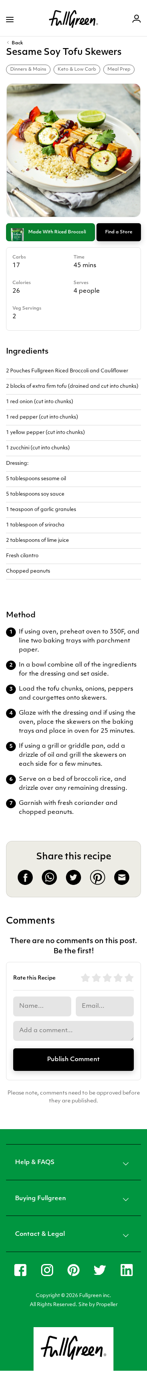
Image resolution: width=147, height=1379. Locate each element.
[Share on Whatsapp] (49, 883)
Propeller (107, 1304)
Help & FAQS (35, 1163)
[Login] (136, 20)
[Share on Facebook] (25, 883)
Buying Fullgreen (40, 1199)
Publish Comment (73, 1060)
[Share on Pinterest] (97, 883)
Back (17, 43)
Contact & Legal (40, 1234)
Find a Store (118, 232)
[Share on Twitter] (73, 883)
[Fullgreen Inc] (73, 19)
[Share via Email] (121, 883)
